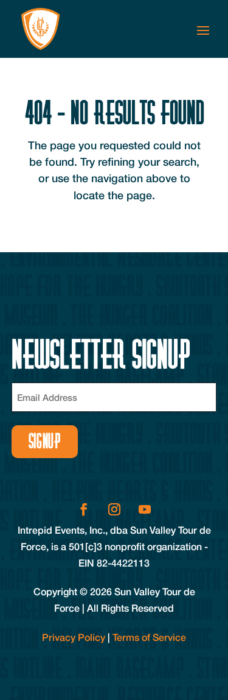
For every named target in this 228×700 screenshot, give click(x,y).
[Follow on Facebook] (84, 509)
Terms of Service (149, 637)
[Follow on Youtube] (145, 509)
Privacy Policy (73, 637)
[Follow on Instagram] (114, 509)
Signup (45, 441)
